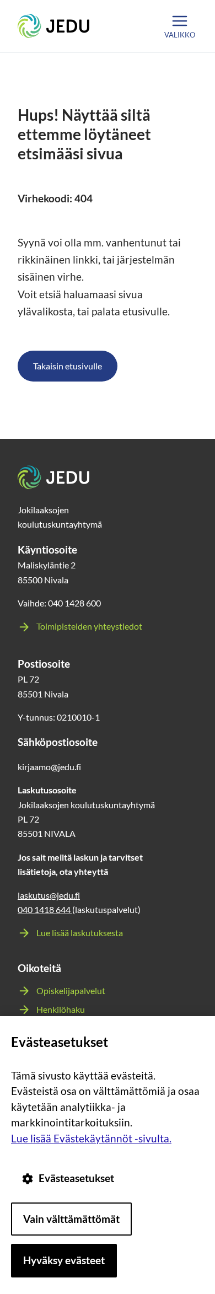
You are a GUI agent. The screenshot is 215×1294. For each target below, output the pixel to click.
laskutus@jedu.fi (49, 895)
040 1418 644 (45, 909)
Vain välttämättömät (71, 1218)
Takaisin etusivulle (67, 366)
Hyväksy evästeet (64, 1260)
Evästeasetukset (76, 1178)
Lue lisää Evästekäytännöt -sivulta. (91, 1138)
